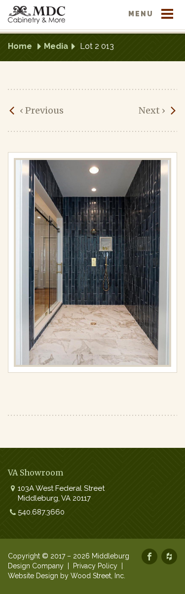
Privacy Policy (95, 566)
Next (152, 110)
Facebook (149, 556)
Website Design (33, 576)
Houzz (169, 556)
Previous (42, 110)
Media (56, 46)
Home (20, 46)
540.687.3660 (41, 512)
